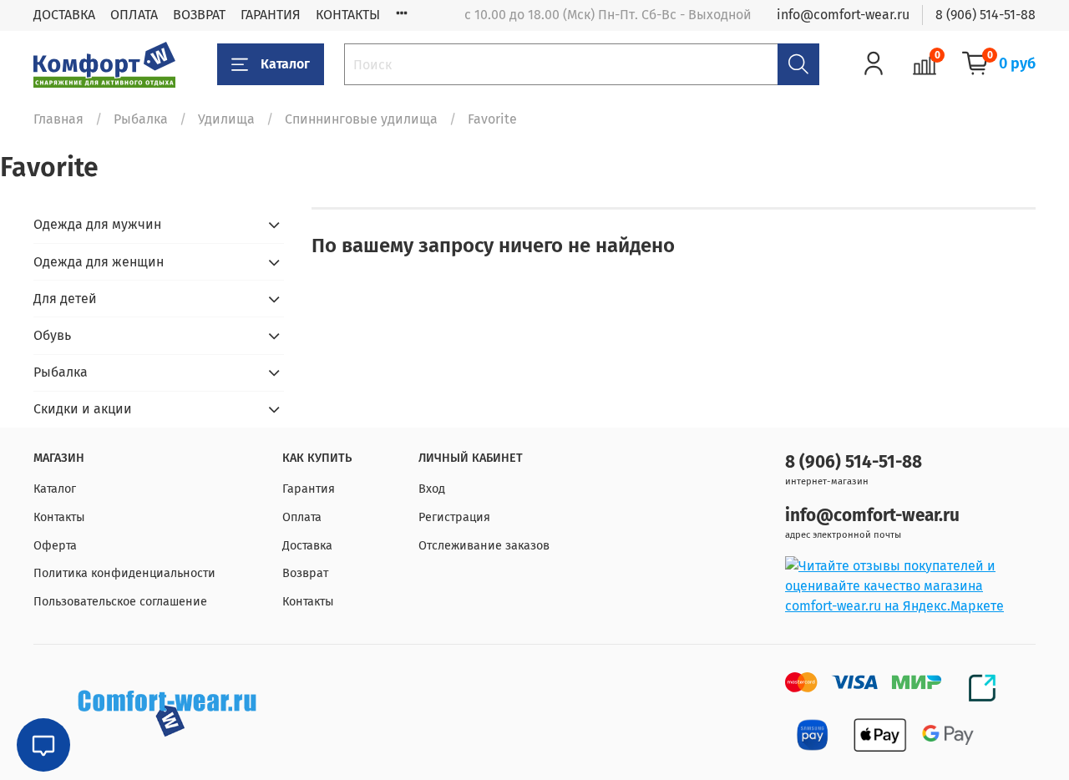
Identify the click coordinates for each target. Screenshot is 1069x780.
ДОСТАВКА (64, 15)
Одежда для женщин (98, 262)
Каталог (285, 64)
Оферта (55, 546)
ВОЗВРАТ (199, 15)
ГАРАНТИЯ (271, 15)
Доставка (307, 546)
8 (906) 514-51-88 (985, 15)
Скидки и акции (82, 409)
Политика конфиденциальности (124, 573)
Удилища (226, 119)
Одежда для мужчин (97, 224)
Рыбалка (141, 119)
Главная (58, 119)
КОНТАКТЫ (348, 15)
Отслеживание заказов (484, 546)
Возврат (305, 573)
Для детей (65, 298)
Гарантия (308, 489)
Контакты (59, 517)
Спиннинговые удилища (361, 119)
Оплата (302, 517)
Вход (431, 489)
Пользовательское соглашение (120, 602)
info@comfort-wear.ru (843, 15)
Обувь (52, 335)
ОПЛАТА (134, 15)
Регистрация (454, 517)
